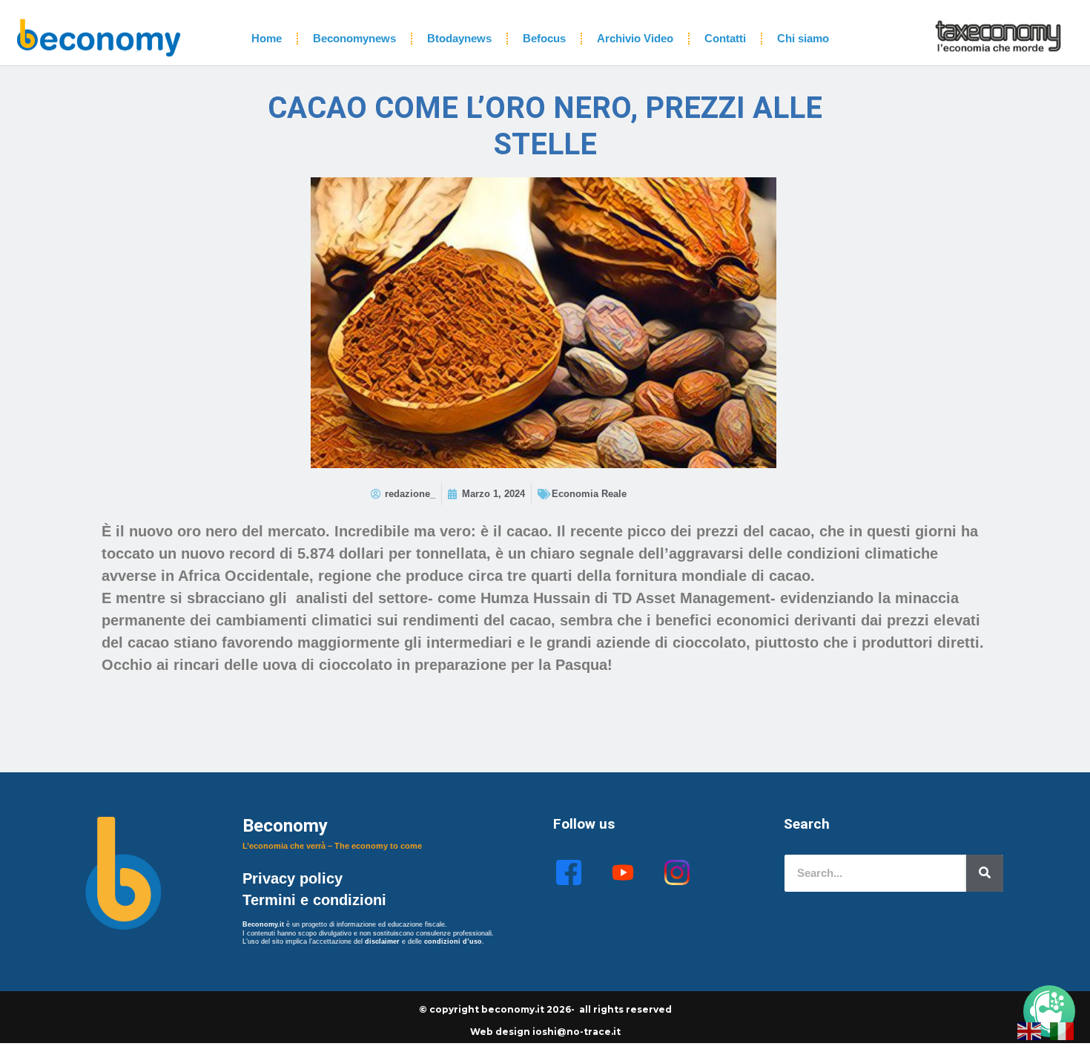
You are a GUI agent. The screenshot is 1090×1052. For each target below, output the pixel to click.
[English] (1030, 1030)
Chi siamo (803, 38)
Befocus (544, 38)
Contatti (725, 38)
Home (266, 38)
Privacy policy (294, 878)
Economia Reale (589, 493)
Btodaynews (459, 38)
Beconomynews (354, 38)
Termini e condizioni (314, 900)
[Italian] (1062, 1030)
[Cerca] (984, 873)
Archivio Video (635, 38)
